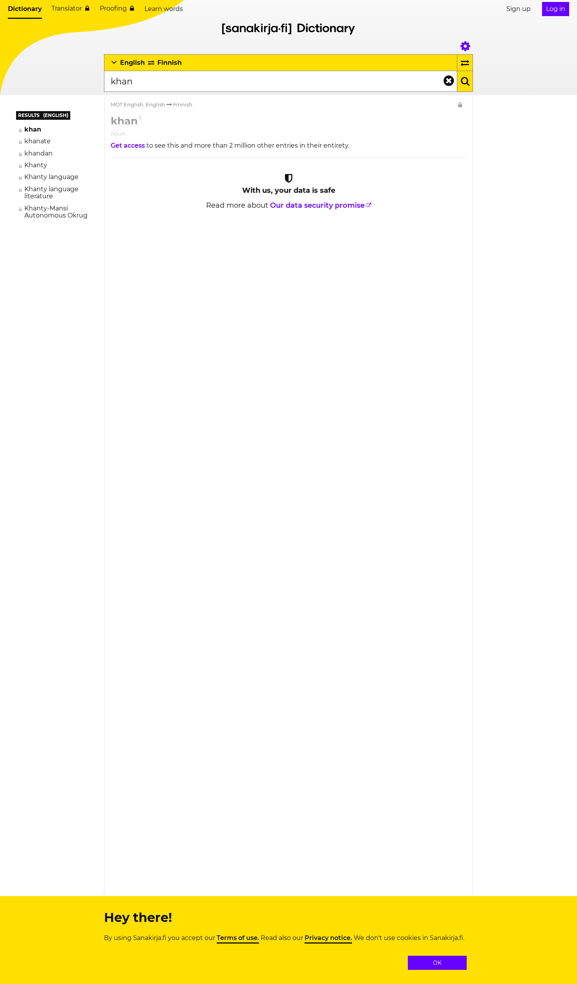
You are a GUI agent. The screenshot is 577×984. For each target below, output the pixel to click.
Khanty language (51, 177)
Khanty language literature (51, 192)
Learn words (163, 9)
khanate (37, 141)
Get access (128, 145)
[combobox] (280, 81)
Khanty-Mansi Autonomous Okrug (56, 212)
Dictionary (25, 9)
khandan (38, 153)
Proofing (113, 8)
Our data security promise (317, 205)
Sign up (518, 9)
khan (32, 129)
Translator (66, 8)
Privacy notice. (328, 938)
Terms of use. (238, 938)
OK (437, 962)
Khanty (35, 165)
